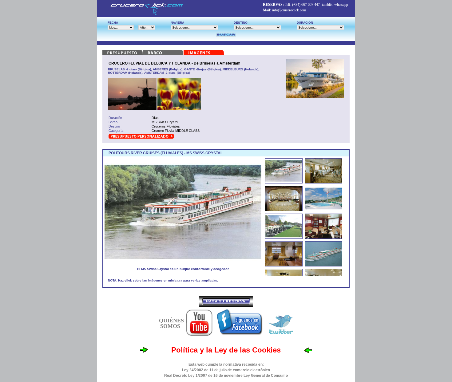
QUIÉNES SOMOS (171, 323)
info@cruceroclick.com (289, 10)
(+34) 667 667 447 (306, 4)
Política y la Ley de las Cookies (226, 350)
